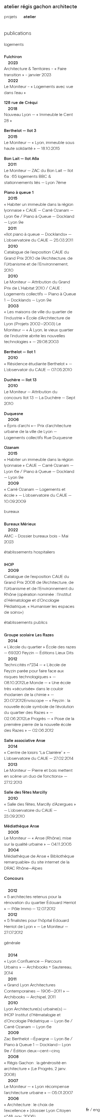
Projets (10, 17)
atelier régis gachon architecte (40, 6)
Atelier (29, 17)
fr (87, 1109)
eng (96, 1109)
